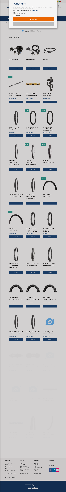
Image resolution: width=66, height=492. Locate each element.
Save (33, 24)
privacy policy (34, 10)
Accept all (34, 19)
